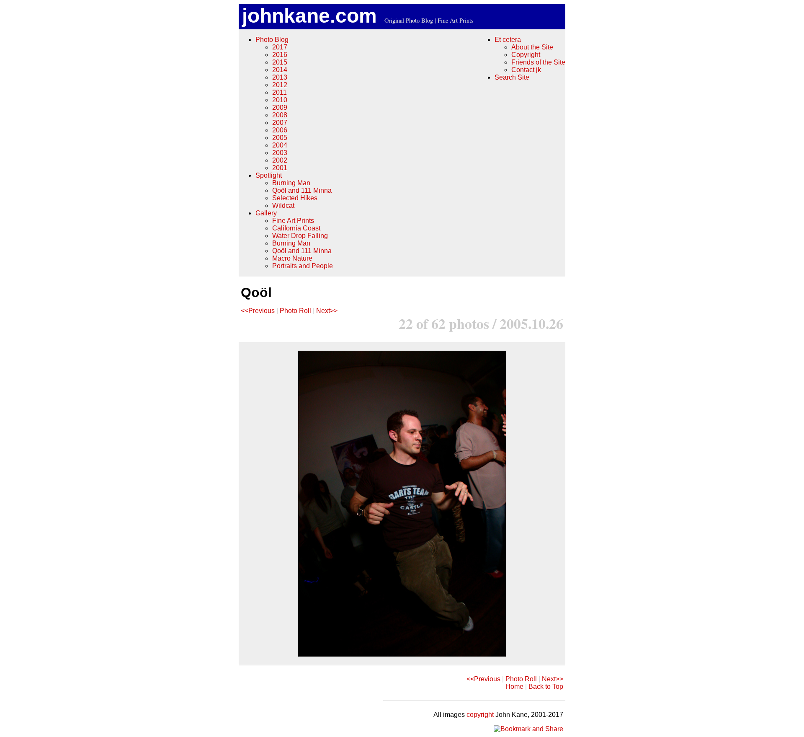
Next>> (327, 310)
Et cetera (508, 39)
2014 (279, 69)
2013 (279, 77)
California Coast (296, 228)
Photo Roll (295, 310)
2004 (279, 145)
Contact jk (526, 69)
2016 (279, 54)
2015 (279, 62)
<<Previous (258, 310)
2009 (279, 107)
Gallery (266, 213)
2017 (279, 47)
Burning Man (291, 182)
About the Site (532, 47)
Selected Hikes (294, 198)
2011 (279, 92)
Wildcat (283, 205)
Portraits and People (302, 265)
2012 (279, 84)
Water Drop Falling (300, 235)
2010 (279, 99)
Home (514, 686)
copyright (480, 714)
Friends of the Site (538, 62)
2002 (279, 160)
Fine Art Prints (293, 220)
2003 (279, 152)
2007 (279, 122)
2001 (279, 167)
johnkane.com (309, 16)
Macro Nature (292, 258)
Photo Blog (272, 39)
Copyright (525, 54)
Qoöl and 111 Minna (302, 190)
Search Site (512, 77)
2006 (279, 130)
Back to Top (545, 686)
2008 (279, 115)
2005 (279, 137)
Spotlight (268, 175)
